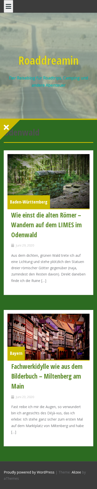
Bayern (16, 353)
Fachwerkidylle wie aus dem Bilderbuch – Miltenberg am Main (47, 376)
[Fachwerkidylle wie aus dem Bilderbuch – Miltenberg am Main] (48, 337)
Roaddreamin (48, 60)
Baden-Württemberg (29, 202)
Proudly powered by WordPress (29, 472)
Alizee (76, 472)
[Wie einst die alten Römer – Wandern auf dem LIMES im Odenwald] (48, 181)
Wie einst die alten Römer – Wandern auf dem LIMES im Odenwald (46, 225)
